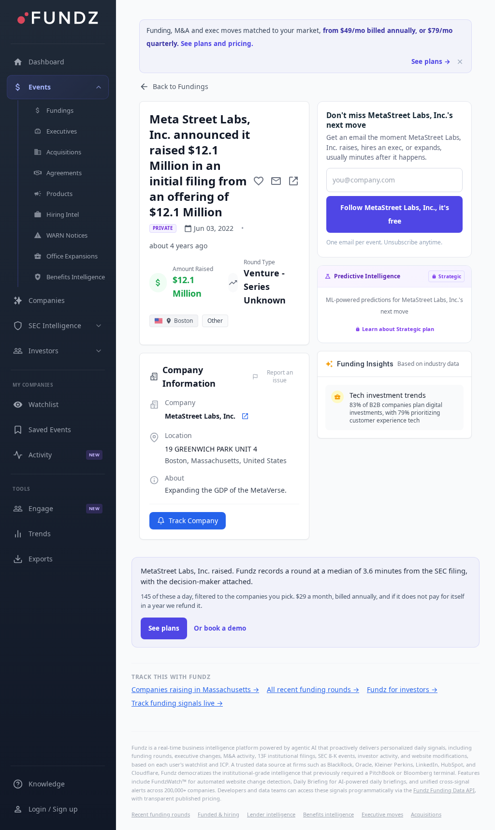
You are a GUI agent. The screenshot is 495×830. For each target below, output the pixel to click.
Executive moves (382, 814)
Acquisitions (426, 814)
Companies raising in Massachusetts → (195, 689)
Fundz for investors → (402, 689)
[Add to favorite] (258, 181)
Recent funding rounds (160, 814)
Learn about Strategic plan (398, 328)
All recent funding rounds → (313, 689)
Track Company (193, 520)
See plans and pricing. (217, 43)
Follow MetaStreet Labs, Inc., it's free (394, 214)
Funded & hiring (218, 814)
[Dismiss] (460, 61)
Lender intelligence (271, 814)
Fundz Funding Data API (444, 790)
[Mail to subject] (276, 181)
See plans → (431, 61)
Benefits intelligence (328, 814)
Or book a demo (220, 628)
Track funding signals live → (177, 703)
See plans (163, 628)
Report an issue (280, 376)
